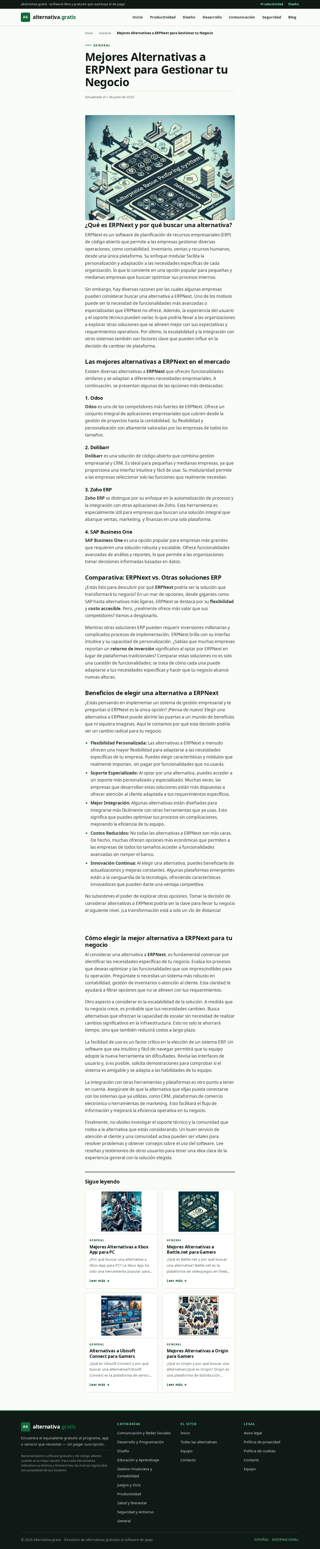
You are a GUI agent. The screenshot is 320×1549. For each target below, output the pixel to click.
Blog (292, 16)
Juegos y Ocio (129, 1484)
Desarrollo (212, 16)
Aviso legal (253, 1432)
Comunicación (242, 16)
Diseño (293, 4)
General (105, 33)
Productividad (271, 4)
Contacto (188, 1459)
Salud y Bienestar (132, 1502)
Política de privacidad (262, 1441)
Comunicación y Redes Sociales (144, 1432)
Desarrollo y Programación (140, 1441)
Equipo (186, 1450)
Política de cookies (260, 1450)
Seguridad (271, 16)
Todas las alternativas (198, 1441)
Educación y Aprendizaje (138, 1459)
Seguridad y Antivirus (135, 1511)
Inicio (137, 16)
